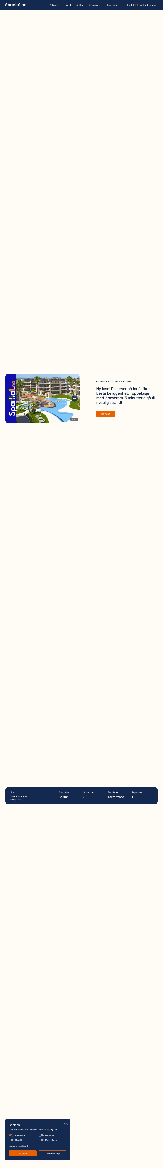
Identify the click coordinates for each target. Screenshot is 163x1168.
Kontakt (131, 5)
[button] (10, 398)
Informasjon (111, 5)
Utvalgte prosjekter (73, 5)
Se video (105, 414)
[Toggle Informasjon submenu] (120, 5)
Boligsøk (54, 5)
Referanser (94, 5)
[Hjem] (15, 5)
